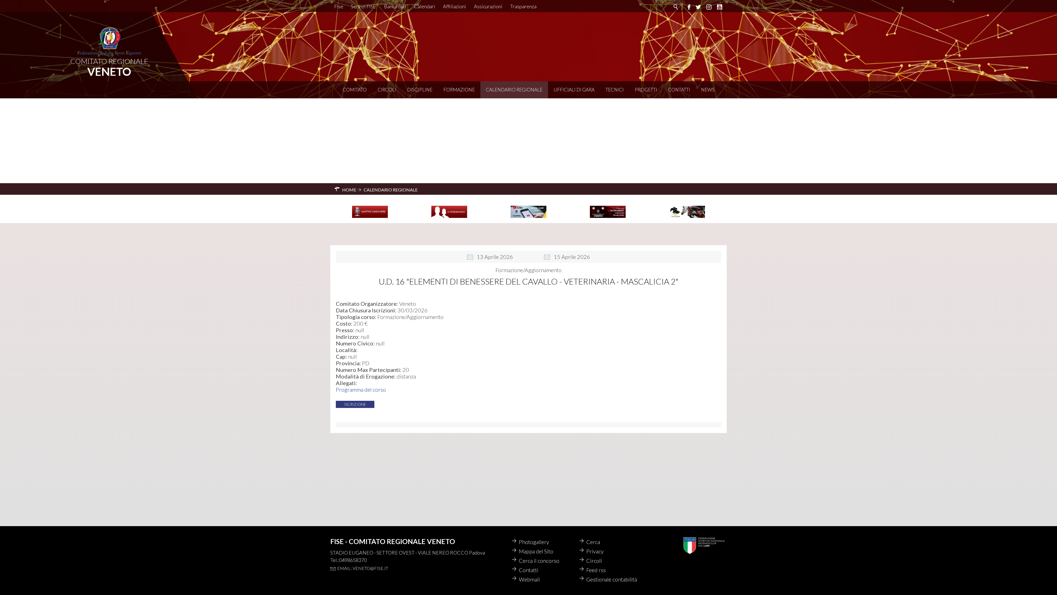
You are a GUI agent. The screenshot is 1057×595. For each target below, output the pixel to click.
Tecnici (615, 90)
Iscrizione (355, 404)
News (708, 90)
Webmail (529, 579)
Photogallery (534, 542)
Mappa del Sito (536, 551)
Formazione (459, 90)
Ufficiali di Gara (574, 90)
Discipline (419, 90)
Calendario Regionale (514, 90)
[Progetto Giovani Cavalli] (687, 217)
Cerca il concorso (539, 560)
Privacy (595, 551)
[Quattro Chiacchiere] (370, 217)
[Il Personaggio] (449, 217)
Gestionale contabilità (611, 579)
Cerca (593, 542)
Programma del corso (361, 389)
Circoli (387, 90)
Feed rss (596, 570)
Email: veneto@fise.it (362, 568)
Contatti (679, 90)
